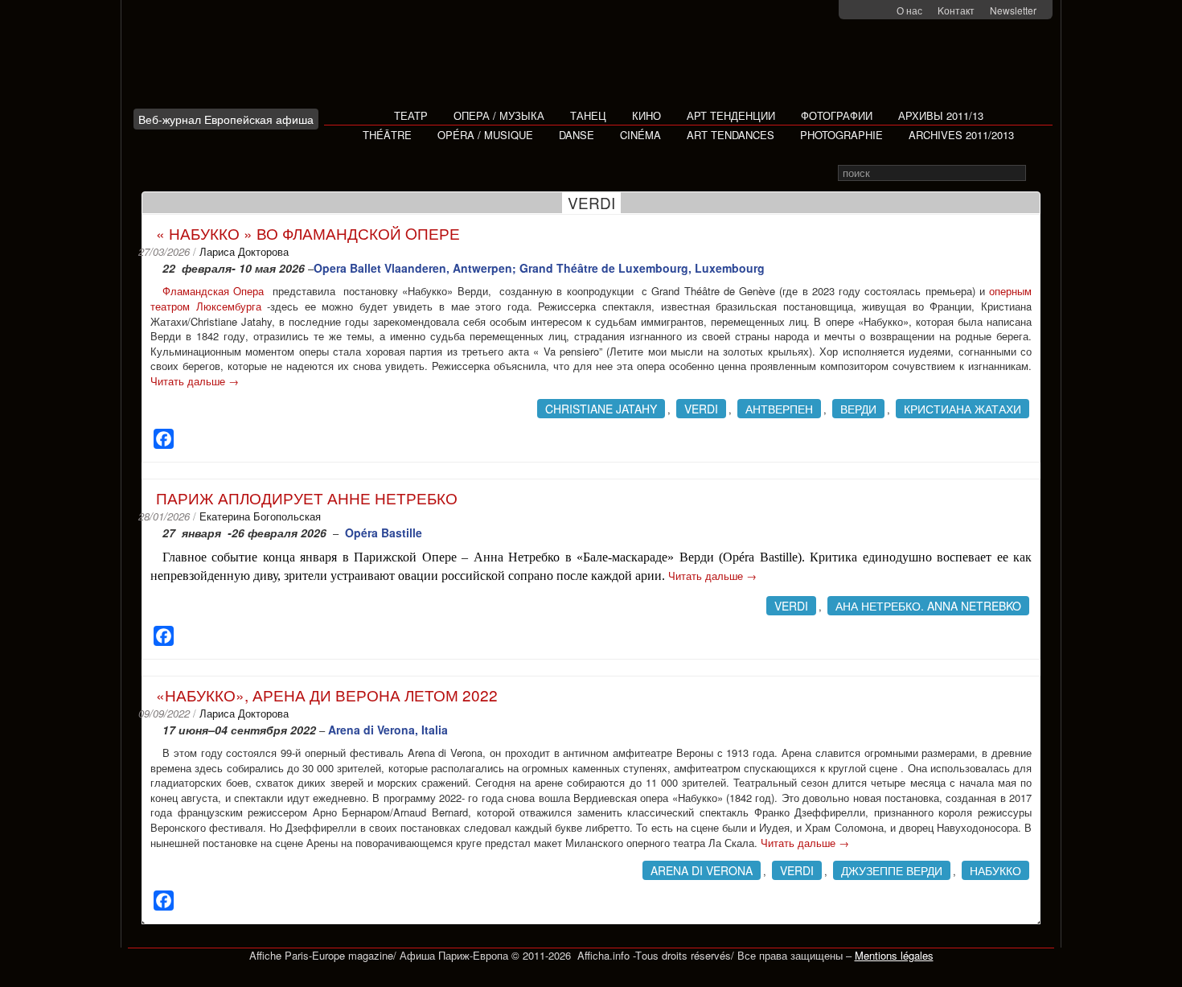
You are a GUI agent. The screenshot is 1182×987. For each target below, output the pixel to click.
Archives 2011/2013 (961, 134)
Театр (411, 115)
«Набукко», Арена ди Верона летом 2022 (327, 694)
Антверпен (779, 409)
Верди (858, 409)
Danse (576, 134)
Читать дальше (194, 381)
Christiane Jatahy (601, 409)
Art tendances (730, 134)
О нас (909, 10)
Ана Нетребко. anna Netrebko (928, 606)
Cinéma (640, 134)
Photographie (841, 134)
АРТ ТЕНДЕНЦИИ (731, 115)
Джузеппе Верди (891, 870)
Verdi (701, 409)
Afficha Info (230, 60)
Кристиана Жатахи (962, 409)
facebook (861, 11)
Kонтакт (956, 10)
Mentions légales (894, 955)
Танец (588, 115)
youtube (882, 11)
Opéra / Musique (485, 134)
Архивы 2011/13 (940, 115)
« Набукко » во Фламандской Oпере (308, 233)
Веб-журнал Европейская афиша (226, 119)
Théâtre (387, 134)
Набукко (995, 870)
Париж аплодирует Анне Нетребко (307, 497)
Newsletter (1013, 10)
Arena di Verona (702, 870)
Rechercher (1037, 173)
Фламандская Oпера (215, 290)
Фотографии (836, 115)
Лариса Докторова (244, 251)
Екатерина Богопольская (260, 516)
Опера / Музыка (499, 115)
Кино (646, 115)
